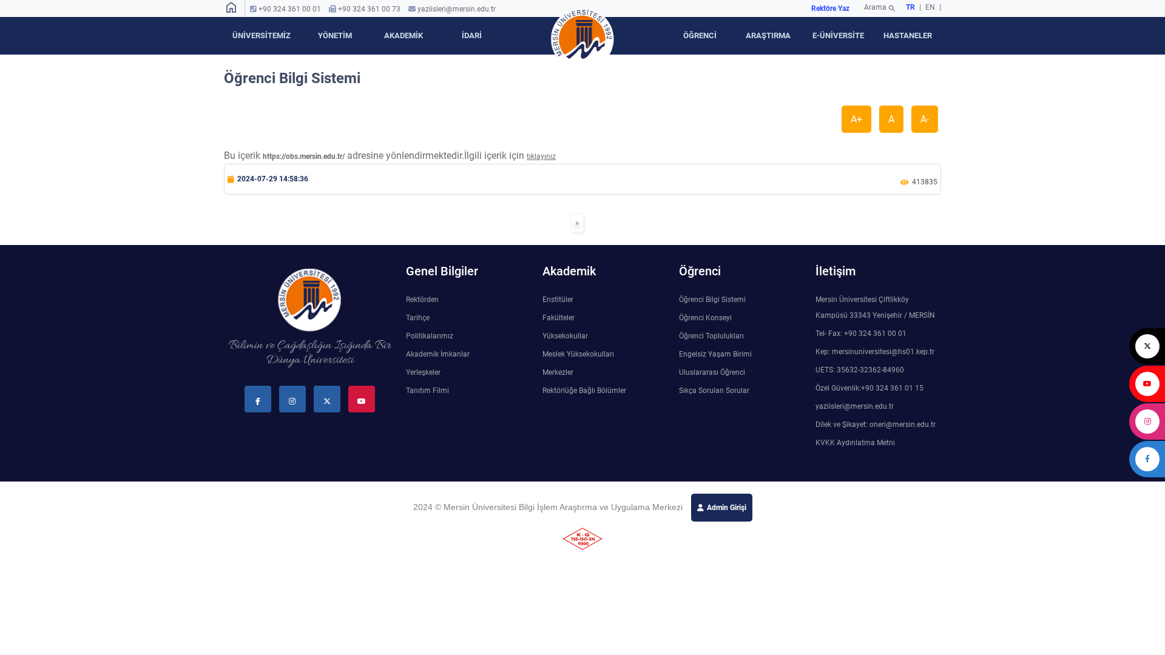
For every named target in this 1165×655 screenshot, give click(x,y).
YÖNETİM (335, 35)
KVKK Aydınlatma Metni (855, 442)
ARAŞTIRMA (768, 35)
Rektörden (422, 299)
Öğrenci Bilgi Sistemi (712, 299)
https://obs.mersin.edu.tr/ (304, 156)
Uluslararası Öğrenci (712, 372)
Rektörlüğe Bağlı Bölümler (584, 390)
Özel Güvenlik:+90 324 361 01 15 (870, 388)
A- (924, 119)
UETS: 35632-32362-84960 (860, 370)
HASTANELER (907, 35)
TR (910, 7)
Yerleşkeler (423, 372)
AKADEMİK (403, 35)
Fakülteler (558, 318)
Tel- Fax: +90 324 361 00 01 (861, 333)
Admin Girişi (726, 507)
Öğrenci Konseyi (705, 318)
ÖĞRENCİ (700, 35)
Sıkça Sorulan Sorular (714, 390)
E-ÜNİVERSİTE (838, 35)
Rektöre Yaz (830, 8)
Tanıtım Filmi (427, 390)
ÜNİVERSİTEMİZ (261, 35)
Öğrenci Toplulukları (711, 336)
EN (931, 7)
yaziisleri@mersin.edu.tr (456, 9)
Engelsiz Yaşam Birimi (715, 354)
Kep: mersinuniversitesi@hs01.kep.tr (875, 352)
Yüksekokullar (565, 336)
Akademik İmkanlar (438, 354)
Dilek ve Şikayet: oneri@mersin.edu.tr (876, 424)
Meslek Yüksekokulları (578, 354)
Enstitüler (557, 299)
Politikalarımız (429, 336)
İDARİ (472, 35)
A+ (856, 119)
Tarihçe (418, 318)
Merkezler (557, 372)
